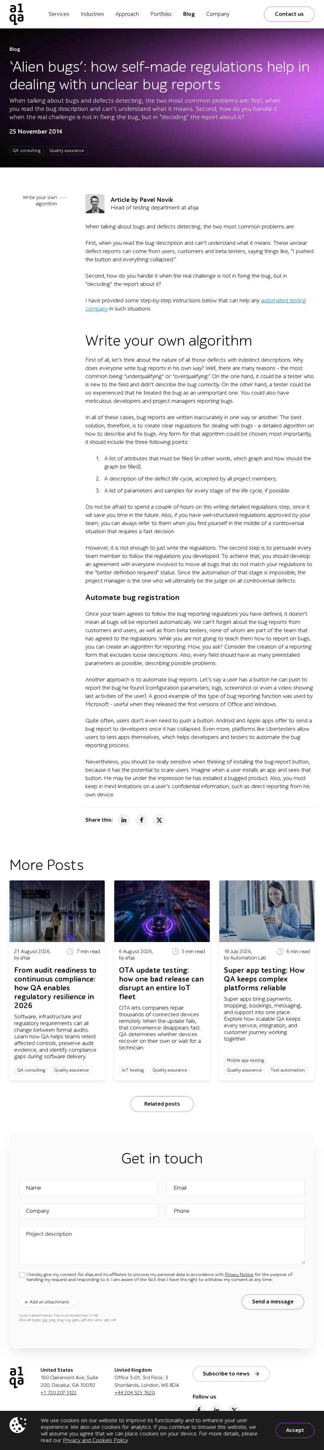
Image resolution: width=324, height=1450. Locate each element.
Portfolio (160, 14)
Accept (295, 1430)
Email (180, 1188)
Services (59, 14)
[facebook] (198, 1410)
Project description (49, 1234)
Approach (127, 14)
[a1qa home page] (16, 14)
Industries (92, 14)
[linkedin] (216, 1410)
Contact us (289, 14)
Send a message (273, 1301)
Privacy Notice (239, 1274)
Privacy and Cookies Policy (95, 1440)
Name (33, 1188)
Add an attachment (49, 1302)
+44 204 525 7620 (135, 1393)
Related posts (162, 1104)
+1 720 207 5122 (58, 1393)
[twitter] (234, 1410)
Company (217, 14)
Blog (189, 14)
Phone (182, 1211)
